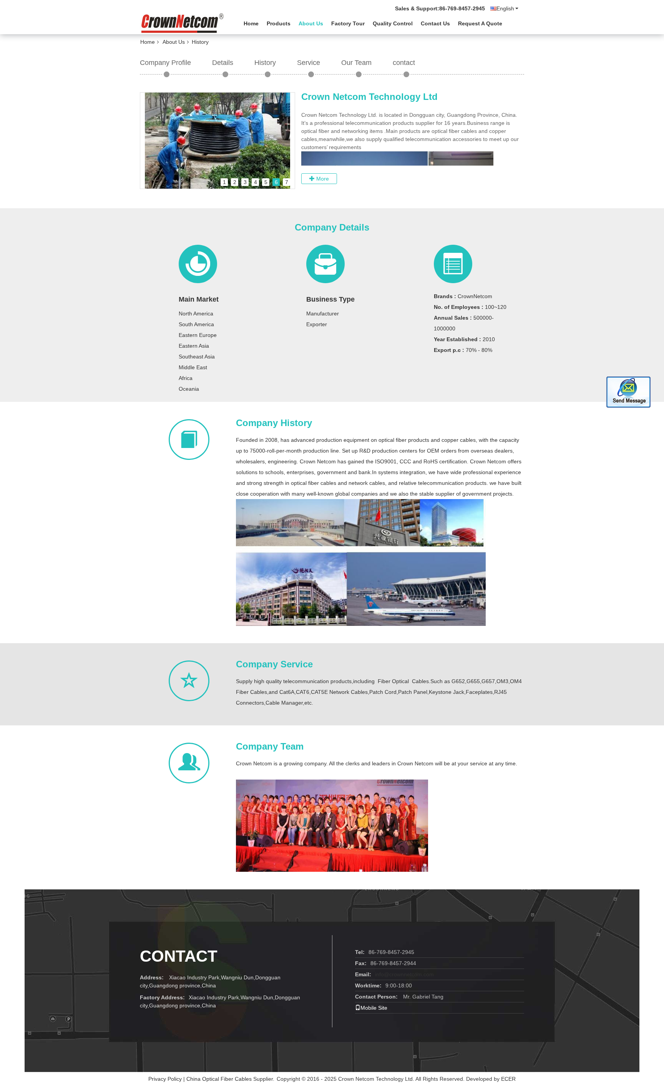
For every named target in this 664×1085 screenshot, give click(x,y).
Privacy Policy (165, 1079)
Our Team (356, 62)
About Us (311, 23)
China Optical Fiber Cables (219, 1079)
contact (404, 62)
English (505, 8)
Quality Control (393, 23)
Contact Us (435, 23)
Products (278, 23)
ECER (508, 1079)
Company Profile (165, 62)
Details (222, 62)
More (322, 179)
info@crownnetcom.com (404, 974)
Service (308, 62)
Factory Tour (348, 23)
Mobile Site (373, 1008)
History (265, 62)
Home (251, 23)
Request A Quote (480, 23)
